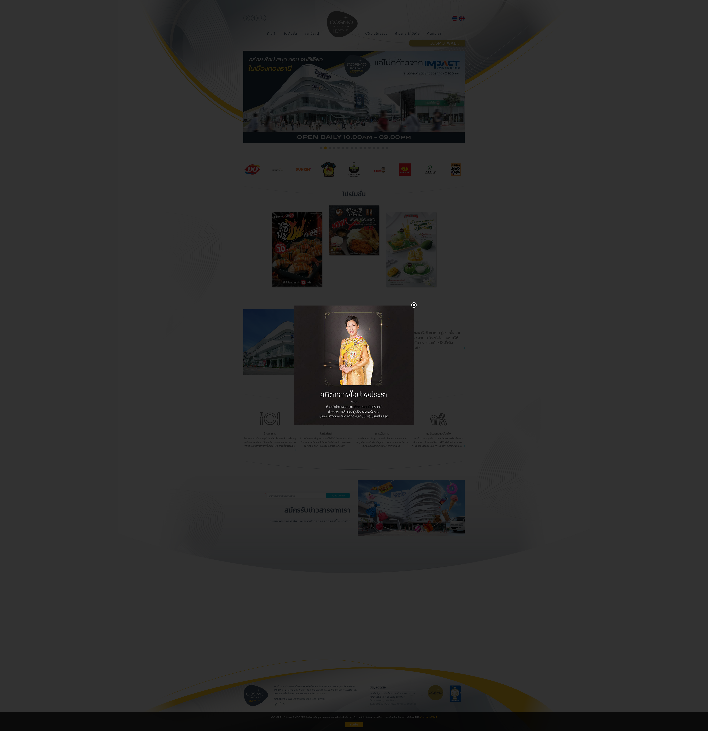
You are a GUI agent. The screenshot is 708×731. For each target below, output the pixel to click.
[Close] (414, 305)
